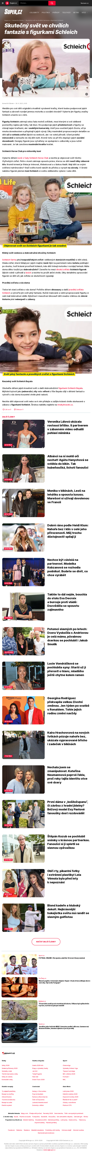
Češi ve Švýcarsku (38, 1100)
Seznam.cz (85, 3)
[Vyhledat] (52, 3)
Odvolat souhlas (78, 1130)
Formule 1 (66, 1077)
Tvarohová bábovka (8, 1100)
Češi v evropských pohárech (73, 1113)
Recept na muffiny (8, 1094)
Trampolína (36, 1116)
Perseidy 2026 (48, 1113)
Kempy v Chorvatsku (39, 1091)
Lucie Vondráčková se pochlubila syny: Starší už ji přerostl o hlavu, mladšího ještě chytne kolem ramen (66, 669)
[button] (46, 68)
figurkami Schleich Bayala (70, 388)
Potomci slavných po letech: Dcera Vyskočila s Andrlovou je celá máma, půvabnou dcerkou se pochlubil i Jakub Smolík (67, 636)
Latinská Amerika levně (40, 1102)
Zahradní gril (78, 1116)
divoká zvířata (63, 269)
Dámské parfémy (53, 1120)
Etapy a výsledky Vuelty (40, 1068)
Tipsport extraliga (69, 1071)
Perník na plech (7, 1105)
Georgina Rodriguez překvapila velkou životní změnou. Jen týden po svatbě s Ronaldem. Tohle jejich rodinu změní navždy (68, 705)
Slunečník (44, 1116)
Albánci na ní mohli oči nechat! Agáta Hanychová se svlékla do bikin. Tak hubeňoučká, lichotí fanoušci (67, 461)
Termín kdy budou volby (10, 1074)
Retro (76, 12)
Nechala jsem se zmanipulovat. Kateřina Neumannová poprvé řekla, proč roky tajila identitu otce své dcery (67, 774)
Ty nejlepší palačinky (8, 1091)
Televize (66, 12)
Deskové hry (73, 1120)
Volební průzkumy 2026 (10, 1068)
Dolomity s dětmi (38, 1105)
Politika (46, 12)
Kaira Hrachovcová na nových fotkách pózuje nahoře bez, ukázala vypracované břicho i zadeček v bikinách (68, 738)
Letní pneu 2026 (68, 1091)
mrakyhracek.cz (65, 405)
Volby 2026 (5, 1065)
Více (84, 12)
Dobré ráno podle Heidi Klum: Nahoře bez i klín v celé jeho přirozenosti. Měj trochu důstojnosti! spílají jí (67, 531)
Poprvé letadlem (37, 1094)
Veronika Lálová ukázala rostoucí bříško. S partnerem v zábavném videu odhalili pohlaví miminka (67, 427)
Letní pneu (64, 1120)
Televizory (82, 1120)
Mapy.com (24, 1113)
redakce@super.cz (49, 1150)
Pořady (56, 12)
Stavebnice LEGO (41, 1120)
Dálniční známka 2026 (70, 1094)
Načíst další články (46, 942)
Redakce (27, 1130)
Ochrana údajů (66, 1130)
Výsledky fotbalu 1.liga (70, 1068)
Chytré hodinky (40, 1122)
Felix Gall (35, 1077)
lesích (28, 272)
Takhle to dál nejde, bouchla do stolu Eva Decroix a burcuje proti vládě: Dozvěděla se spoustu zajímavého (67, 602)
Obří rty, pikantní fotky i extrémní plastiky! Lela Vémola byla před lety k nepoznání (64, 876)
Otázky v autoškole (69, 1102)
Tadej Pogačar (37, 1074)
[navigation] (2, 3)
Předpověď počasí (35, 1113)
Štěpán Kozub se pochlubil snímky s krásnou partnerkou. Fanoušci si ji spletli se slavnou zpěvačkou (68, 842)
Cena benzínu (58, 1113)
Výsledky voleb (7, 1071)
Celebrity (34, 12)
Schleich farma (9, 260)
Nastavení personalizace (46, 1133)
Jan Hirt (34, 1071)
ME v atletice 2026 (69, 1074)
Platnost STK (67, 1105)
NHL (64, 1079)
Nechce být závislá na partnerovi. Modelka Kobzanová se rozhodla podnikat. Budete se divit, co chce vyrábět (67, 567)
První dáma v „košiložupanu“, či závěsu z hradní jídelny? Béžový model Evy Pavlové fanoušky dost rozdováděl (67, 807)
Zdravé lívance (6, 1097)
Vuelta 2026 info (37, 1065)
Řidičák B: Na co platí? (70, 1100)
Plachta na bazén (25, 1116)
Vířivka (85, 1116)
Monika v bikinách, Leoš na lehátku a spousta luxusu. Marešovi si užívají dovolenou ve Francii (68, 496)
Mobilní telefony (28, 1120)
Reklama (19, 1130)
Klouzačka (52, 1116)
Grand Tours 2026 (38, 1079)
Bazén (16, 1116)
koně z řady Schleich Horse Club (33, 158)
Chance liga (66, 1065)
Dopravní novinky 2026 (70, 1097)
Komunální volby (7, 1079)
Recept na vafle (7, 1102)
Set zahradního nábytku (64, 1116)
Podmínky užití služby (52, 1130)
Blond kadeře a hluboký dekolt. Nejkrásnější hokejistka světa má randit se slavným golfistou (68, 911)
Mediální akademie (37, 1130)
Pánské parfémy (51, 1122)
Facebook (11, 1130)
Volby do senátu (7, 1077)
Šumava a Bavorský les (40, 1097)
